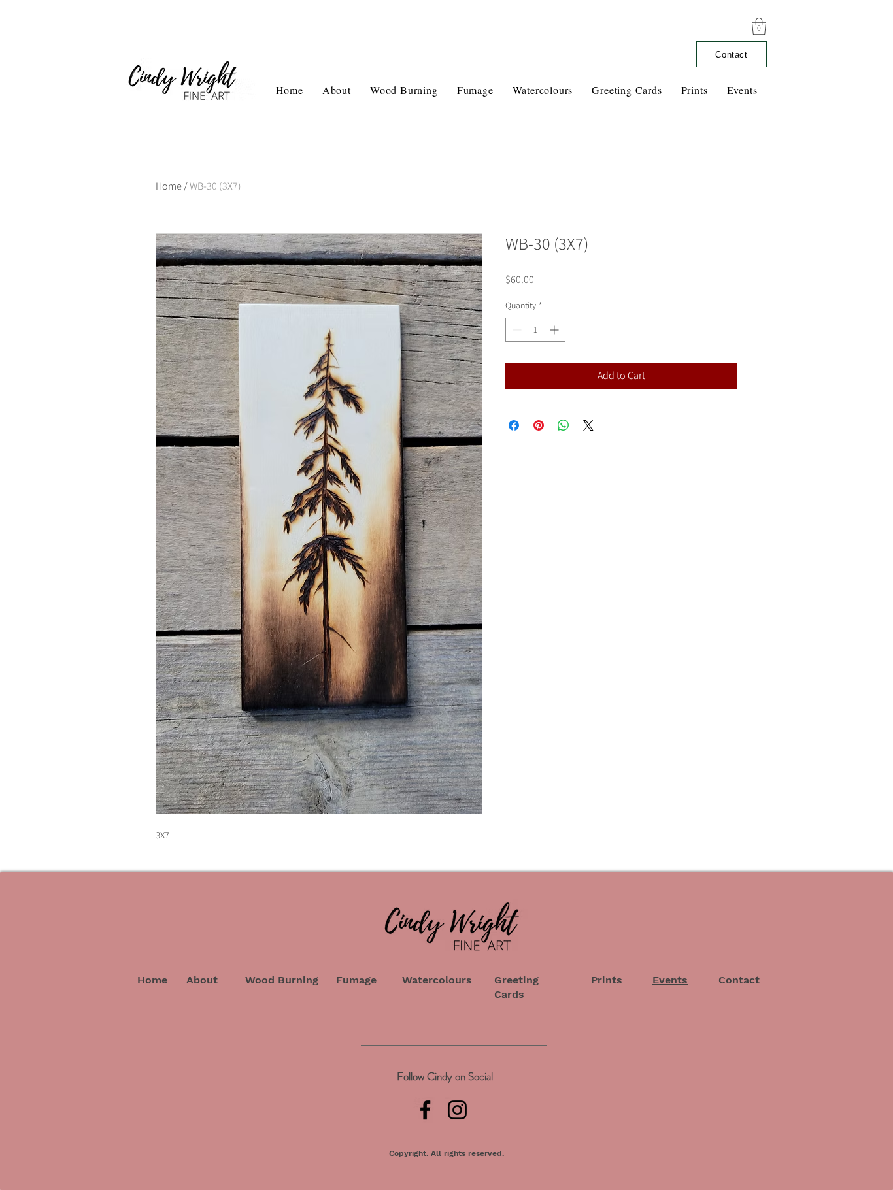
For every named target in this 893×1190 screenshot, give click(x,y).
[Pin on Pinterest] (539, 425)
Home (169, 186)
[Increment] (555, 329)
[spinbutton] (535, 329)
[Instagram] (457, 1110)
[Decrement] (515, 329)
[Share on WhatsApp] (563, 425)
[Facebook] (425, 1110)
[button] (759, 26)
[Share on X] (588, 425)
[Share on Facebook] (514, 425)
